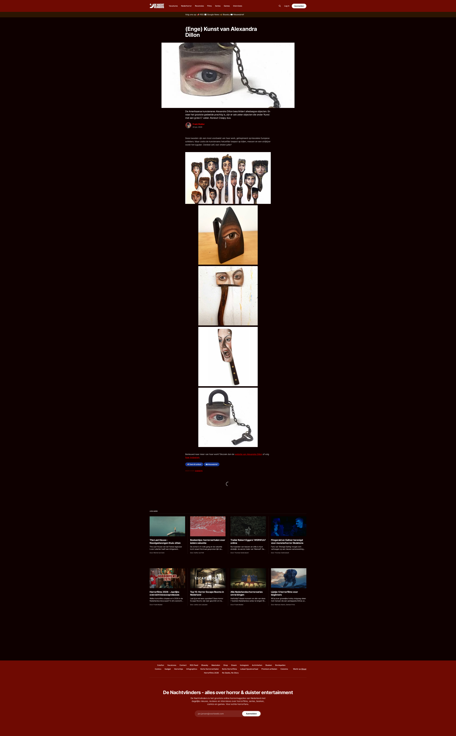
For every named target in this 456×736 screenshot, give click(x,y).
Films (209, 6)
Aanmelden (299, 6)
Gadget (168, 669)
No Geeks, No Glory (230, 673)
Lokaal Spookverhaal (249, 669)
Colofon (160, 665)
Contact (183, 665)
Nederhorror (186, 6)
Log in (286, 6)
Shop (225, 665)
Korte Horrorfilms (229, 669)
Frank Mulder (199, 124)
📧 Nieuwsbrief (211, 464)
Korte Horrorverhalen (209, 669)
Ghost (303, 669)
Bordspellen (280, 665)
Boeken (269, 665)
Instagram (244, 665)
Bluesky (204, 665)
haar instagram (192, 457)
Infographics (191, 669)
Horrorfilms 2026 (211, 673)
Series (218, 6)
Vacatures (173, 6)
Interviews (237, 6)
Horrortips (178, 669)
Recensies (199, 6)
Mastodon (215, 665)
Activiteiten (257, 665)
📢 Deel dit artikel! (194, 464)
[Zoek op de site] (280, 6)
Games (227, 6)
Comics (158, 669)
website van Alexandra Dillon (248, 454)
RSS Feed (194, 665)
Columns (284, 669)
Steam (234, 665)
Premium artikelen (269, 669)
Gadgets (198, 471)
